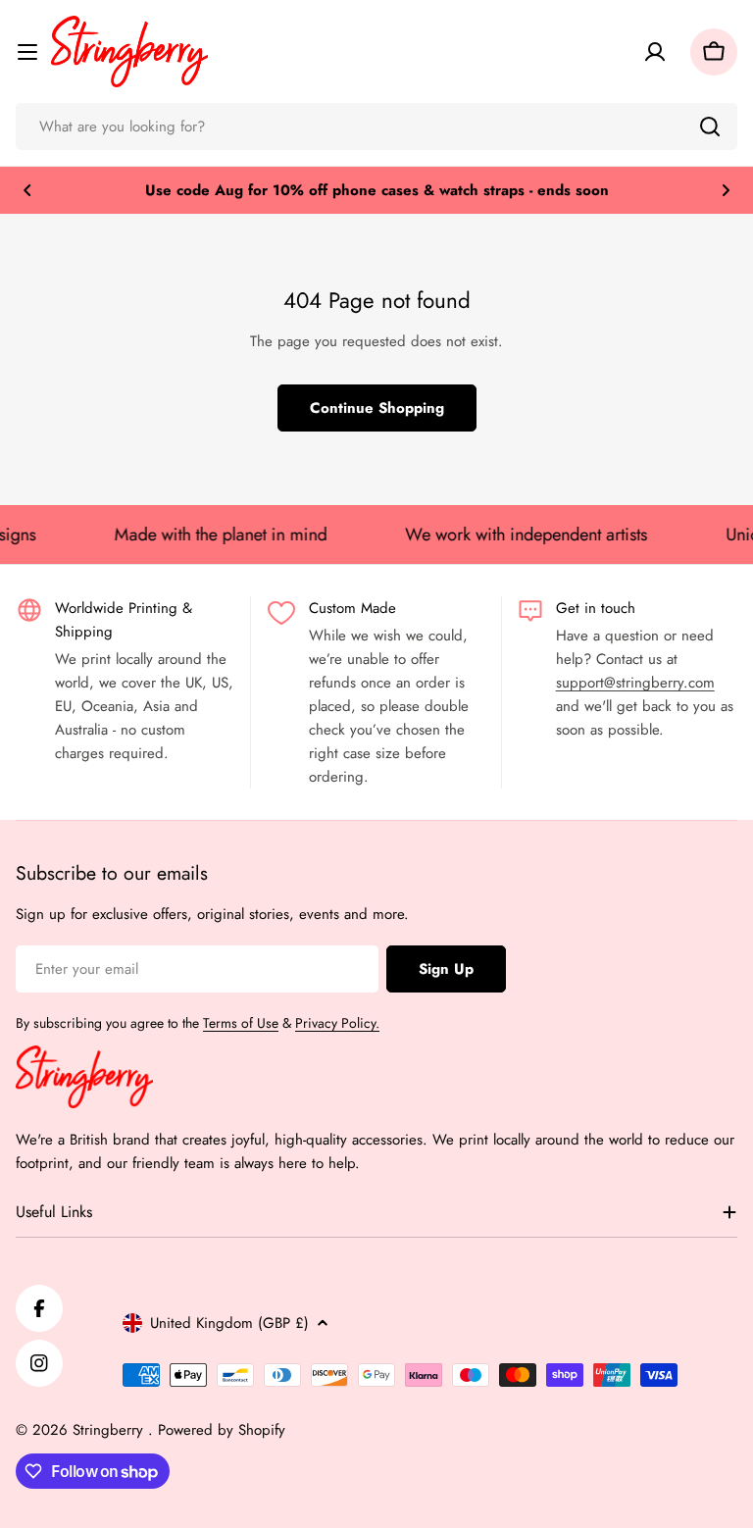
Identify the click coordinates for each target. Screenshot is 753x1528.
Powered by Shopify (221, 1430)
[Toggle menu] (27, 52)
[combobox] (376, 126)
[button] (27, 190)
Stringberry (110, 1430)
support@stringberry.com (635, 682)
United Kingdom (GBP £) (229, 1323)
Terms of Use (240, 1023)
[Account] (655, 52)
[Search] (710, 126)
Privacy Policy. (337, 1023)
